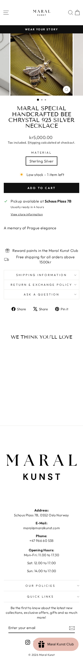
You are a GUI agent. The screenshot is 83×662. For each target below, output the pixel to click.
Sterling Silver (41, 161)
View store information (27, 214)
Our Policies (40, 585)
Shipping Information (41, 275)
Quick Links (40, 596)
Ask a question (42, 294)
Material (41, 152)
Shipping (34, 143)
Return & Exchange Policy (41, 284)
